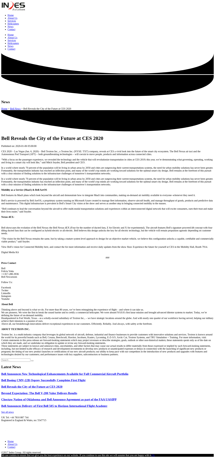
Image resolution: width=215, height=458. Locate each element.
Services (12, 21)
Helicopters (13, 23)
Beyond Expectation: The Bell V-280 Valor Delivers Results (39, 393)
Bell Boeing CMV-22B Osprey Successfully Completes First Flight (43, 380)
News (10, 26)
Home (11, 15)
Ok (153, 455)
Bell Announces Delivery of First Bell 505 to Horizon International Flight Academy (54, 406)
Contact (11, 29)
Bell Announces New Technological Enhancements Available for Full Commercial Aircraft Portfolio (64, 374)
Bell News (15, 108)
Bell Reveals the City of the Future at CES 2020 (31, 386)
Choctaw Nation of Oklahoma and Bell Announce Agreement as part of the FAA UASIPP (59, 399)
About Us (12, 18)
